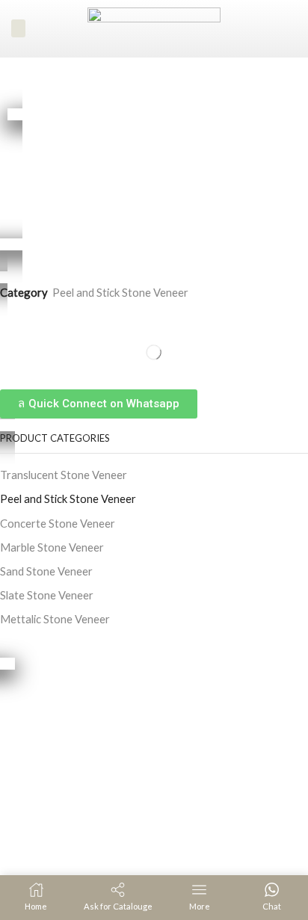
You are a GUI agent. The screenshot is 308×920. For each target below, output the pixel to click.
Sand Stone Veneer (46, 571)
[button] (18, 28)
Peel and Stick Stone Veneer (120, 292)
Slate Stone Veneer (46, 595)
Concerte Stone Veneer (57, 523)
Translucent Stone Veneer (63, 474)
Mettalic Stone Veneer (55, 619)
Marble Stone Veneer (52, 547)
